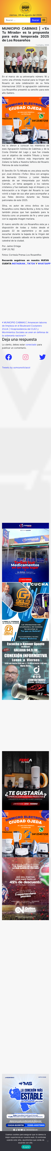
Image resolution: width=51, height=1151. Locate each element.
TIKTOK (31, 263)
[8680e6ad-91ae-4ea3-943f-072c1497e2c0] (25, 611)
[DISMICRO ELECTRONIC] (25, 120)
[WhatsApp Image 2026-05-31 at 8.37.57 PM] (25, 888)
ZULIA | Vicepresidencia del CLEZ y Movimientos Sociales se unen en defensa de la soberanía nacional (25, 332)
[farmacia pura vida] (25, 552)
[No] (47, 1141)
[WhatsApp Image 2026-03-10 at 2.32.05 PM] (25, 1103)
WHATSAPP (44, 263)
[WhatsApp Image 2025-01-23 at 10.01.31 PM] (25, 780)
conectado (31, 344)
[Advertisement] (25, 294)
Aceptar (26, 1147)
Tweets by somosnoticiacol (16, 367)
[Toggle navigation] (44, 20)
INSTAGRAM (19, 263)
